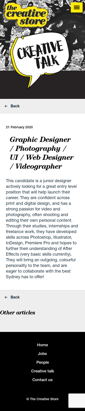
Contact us (42, 379)
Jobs (42, 353)
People (42, 362)
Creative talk (42, 371)
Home (42, 344)
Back (15, 106)
